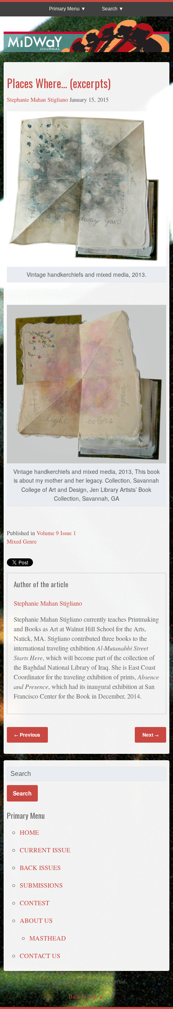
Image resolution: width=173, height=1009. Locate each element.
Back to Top (83, 996)
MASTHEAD (47, 938)
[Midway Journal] (87, 48)
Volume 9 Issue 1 (56, 533)
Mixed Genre (22, 541)
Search (109, 9)
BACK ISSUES (40, 867)
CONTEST (34, 902)
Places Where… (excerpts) (59, 83)
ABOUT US (36, 920)
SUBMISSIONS (41, 885)
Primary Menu (64, 9)
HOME (29, 832)
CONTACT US (40, 955)
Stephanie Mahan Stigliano (37, 99)
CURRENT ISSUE (45, 850)
